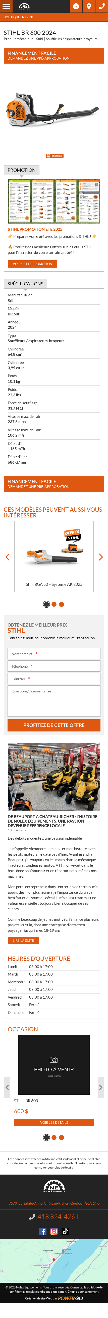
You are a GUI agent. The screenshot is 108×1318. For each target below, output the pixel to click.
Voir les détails (54, 1122)
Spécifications (25, 283)
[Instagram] (54, 1231)
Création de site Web (38, 1298)
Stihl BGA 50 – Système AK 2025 (54, 584)
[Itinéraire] (89, 6)
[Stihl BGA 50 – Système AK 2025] (54, 551)
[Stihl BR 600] (54, 1065)
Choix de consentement (83, 1291)
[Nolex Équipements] (41, 6)
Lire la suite (23, 941)
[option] (54, 556)
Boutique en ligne (19, 17)
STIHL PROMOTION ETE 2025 (35, 229)
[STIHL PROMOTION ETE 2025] (54, 201)
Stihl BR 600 (26, 1100)
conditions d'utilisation (51, 1291)
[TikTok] (65, 1231)
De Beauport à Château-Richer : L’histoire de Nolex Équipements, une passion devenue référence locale (52, 821)
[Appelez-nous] (101, 6)
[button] (7, 557)
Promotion (22, 170)
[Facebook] (42, 1231)
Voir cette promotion (32, 264)
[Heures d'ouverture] (76, 6)
